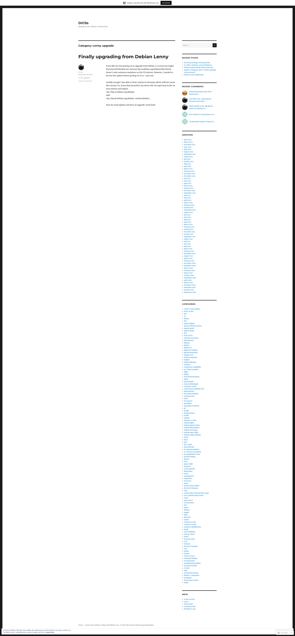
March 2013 (188, 203)
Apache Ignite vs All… (197, 106)
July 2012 (187, 215)
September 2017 (190, 154)
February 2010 (189, 261)
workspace (188, 578)
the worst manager (191, 546)
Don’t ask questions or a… (205, 114)
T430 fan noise (189, 539)
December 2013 (189, 191)
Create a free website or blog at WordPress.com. (102, 625)
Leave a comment (85, 81)
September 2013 (190, 193)
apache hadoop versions (193, 326)
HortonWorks (189, 447)
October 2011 (188, 234)
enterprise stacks (190, 386)
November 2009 (190, 266)
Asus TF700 (188, 336)
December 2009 (190, 263)
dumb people (188, 382)
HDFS (186, 437)
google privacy (189, 413)
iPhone (186, 459)
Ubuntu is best (189, 556)
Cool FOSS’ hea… (195, 99)
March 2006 (188, 283)
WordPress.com (190, 609)
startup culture (189, 534)
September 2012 (190, 210)
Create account (189, 599)
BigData (187, 343)
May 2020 (187, 149)
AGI (185, 314)
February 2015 (189, 171)
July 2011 (187, 241)
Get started (166, 3)
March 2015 (188, 169)
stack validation (189, 532)
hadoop (186, 418)
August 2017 (188, 157)
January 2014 (188, 188)
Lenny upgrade (84, 78)
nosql (186, 498)
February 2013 (189, 205)
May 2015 (187, 164)
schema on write (190, 525)
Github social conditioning (194, 75)
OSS (185, 505)
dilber (186, 372)
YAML (186, 583)
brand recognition (190, 357)
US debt (187, 568)
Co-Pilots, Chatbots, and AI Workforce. (198, 65)
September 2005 (190, 292)
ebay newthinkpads (191, 384)
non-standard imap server (193, 495)
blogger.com (188, 355)
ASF (185, 333)
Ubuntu (186, 554)
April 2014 (187, 183)
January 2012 (188, 229)
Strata (186, 537)
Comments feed (189, 607)
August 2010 (188, 256)
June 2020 (187, 147)
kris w (191, 114)
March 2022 (188, 142)
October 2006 (189, 275)
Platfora (187, 510)
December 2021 (189, 145)
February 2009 (189, 271)
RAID (186, 515)
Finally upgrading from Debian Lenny (123, 56)
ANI (185, 321)
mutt (185, 491)
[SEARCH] (215, 45)
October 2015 (188, 162)
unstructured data (190, 566)
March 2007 (188, 273)
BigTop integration (191, 353)
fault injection (189, 391)
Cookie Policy (49, 632)
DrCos (80, 72)
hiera (186, 440)
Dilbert (186, 374)
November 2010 (189, 254)
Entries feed (188, 604)
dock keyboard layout (191, 377)
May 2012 (187, 220)
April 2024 (188, 140)
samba (186, 520)
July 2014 (187, 178)
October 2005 (189, 290)
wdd (185, 571)
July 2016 (187, 159)
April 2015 (187, 166)
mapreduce (188, 478)
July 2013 (187, 195)
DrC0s (83, 23)
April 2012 (187, 222)
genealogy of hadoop (191, 406)
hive (185, 442)
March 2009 (188, 268)
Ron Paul (187, 517)
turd (185, 549)
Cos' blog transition (191, 369)
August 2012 (188, 212)
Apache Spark (189, 331)
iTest (186, 462)
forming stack (189, 396)
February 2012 (189, 227)
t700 (185, 541)
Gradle (186, 416)
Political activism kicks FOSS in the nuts (198, 68)
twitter (186, 551)
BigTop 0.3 (188, 348)
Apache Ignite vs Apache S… (205, 122)
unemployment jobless (192, 563)
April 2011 (187, 246)
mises (186, 483)
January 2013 (188, 208)
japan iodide (188, 464)
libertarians (188, 471)
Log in (186, 602)
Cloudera (187, 365)
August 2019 (188, 152)
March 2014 (188, 186)
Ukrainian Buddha (190, 558)
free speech (188, 401)
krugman (187, 466)
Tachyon (187, 544)
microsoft (187, 481)
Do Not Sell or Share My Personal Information (137, 625)
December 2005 (189, 285)
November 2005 (190, 287)
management (189, 476)
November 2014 (189, 176)
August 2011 (188, 239)
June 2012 (187, 217)
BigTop (186, 345)
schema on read (190, 522)
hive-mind (188, 445)
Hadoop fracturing (191, 430)
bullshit (187, 360)
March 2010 (188, 258)
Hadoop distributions (192, 428)
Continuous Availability (192, 367)
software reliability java (192, 527)
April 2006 (188, 280)
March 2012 (188, 224)
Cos (190, 122)
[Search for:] (197, 45)
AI (185, 316)
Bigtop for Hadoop (190, 350)
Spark (186, 529)
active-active (188, 311)
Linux (186, 474)
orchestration (189, 503)
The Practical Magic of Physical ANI (197, 63)
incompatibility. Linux (192, 454)
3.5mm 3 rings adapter (192, 309)
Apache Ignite (189, 328)
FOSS (186, 399)
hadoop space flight (191, 432)
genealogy (187, 403)
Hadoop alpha (189, 423)
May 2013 (187, 198)
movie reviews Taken (191, 486)
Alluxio (186, 319)
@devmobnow (194, 92)
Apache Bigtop (189, 323)
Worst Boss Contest (191, 580)
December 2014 (189, 174)
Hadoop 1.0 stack (190, 420)
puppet (186, 512)
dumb (186, 379)
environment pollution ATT (194, 389)
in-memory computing (192, 452)
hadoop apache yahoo (192, 425)
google (186, 411)
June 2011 (187, 244)
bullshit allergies (190, 362)
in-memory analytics (191, 449)
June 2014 (187, 181)
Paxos (186, 508)
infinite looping (189, 457)
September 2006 (190, 278)
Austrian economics (191, 338)
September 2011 (189, 237)
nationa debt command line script (196, 493)
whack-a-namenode (191, 575)
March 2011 (188, 249)
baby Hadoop (188, 340)
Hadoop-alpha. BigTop (192, 435)
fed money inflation (191, 394)
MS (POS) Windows (191, 488)
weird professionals (191, 573)
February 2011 (189, 251)
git (185, 408)
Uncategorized (189, 561)
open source (188, 500)
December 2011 (189, 232)
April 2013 (187, 200)
